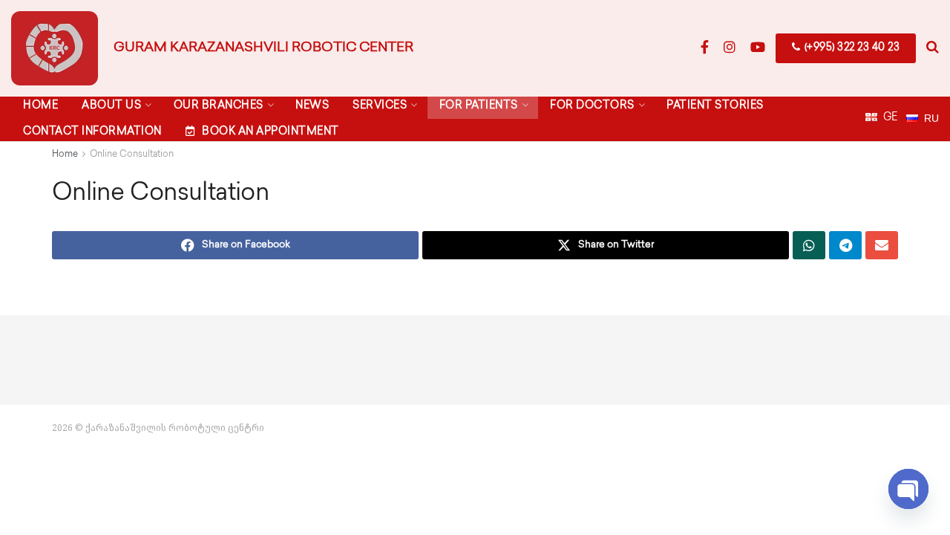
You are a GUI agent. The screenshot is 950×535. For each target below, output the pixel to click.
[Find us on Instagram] (730, 48)
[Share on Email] (881, 245)
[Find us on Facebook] (705, 48)
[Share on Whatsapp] (809, 245)
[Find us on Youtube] (757, 48)
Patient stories (715, 105)
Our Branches (218, 105)
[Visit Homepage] (54, 48)
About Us (111, 105)
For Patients (478, 105)
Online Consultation (132, 155)
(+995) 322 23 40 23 (851, 48)
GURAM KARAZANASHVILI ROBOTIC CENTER (263, 48)
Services (380, 105)
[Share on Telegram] (845, 245)
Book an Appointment (270, 131)
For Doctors (592, 105)
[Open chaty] (908, 489)
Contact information (92, 131)
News (312, 105)
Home (40, 105)
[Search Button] (932, 48)
